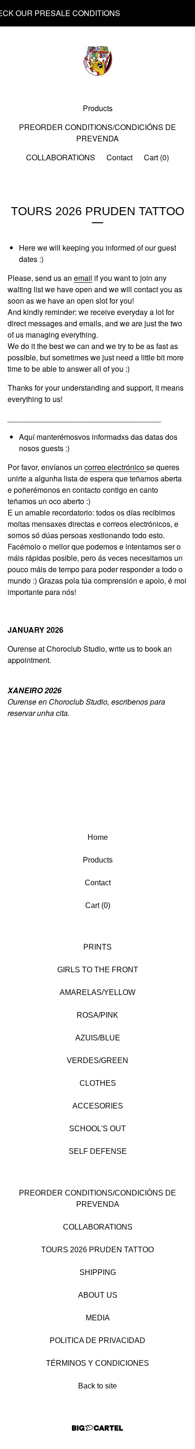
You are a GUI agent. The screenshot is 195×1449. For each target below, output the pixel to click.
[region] (97, 13)
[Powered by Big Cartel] (97, 1428)
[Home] (97, 61)
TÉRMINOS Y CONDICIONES (97, 1363)
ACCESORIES (97, 1106)
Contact (119, 157)
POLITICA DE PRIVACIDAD (97, 1340)
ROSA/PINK (97, 1015)
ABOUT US (97, 1295)
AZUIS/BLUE (97, 1038)
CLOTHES (98, 1083)
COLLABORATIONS (60, 157)
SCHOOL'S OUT (97, 1129)
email (83, 277)
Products (98, 108)
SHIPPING (98, 1272)
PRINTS (97, 947)
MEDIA (98, 1318)
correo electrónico (115, 467)
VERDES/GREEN (97, 1060)
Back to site (97, 1386)
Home (98, 837)
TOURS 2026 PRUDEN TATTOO (97, 1250)
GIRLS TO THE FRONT (97, 970)
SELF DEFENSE (98, 1151)
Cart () (156, 157)
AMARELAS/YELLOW (97, 992)
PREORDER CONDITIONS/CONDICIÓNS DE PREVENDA (97, 133)
